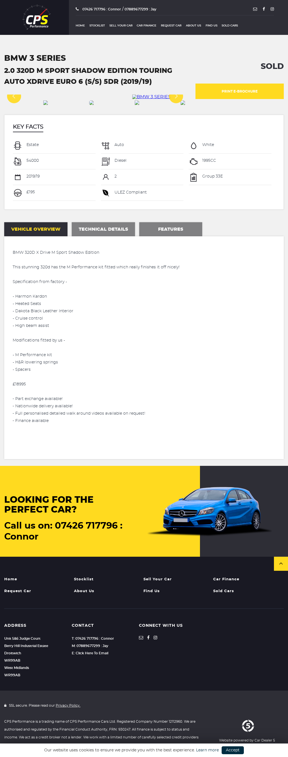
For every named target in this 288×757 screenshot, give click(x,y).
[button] (281, 564)
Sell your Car (120, 25)
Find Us (211, 25)
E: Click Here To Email (90, 653)
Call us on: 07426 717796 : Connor (63, 531)
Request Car (171, 25)
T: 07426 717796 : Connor (93, 638)
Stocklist (97, 25)
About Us (193, 25)
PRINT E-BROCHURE (240, 91)
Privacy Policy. (68, 705)
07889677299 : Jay (140, 9)
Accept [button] (233, 750)
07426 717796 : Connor (101, 9)
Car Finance (146, 25)
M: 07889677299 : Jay (90, 646)
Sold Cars (230, 25)
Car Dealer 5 (265, 740)
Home (80, 25)
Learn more (207, 750)
